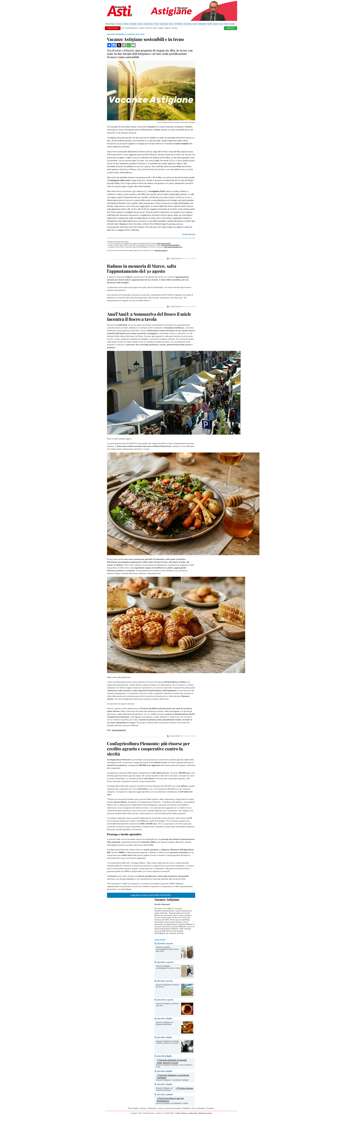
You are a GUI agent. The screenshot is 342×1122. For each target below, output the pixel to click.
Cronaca (119, 24)
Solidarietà (202, 24)
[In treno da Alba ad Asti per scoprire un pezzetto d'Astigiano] (151, 119)
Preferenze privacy (205, 1113)
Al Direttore (178, 24)
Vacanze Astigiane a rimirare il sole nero (167, 1005)
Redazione (152, 1108)
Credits (177, 1113)
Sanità (209, 24)
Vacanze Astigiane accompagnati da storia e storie (168, 967)
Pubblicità (186, 1108)
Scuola (215, 24)
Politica (126, 24)
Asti (122, 28)
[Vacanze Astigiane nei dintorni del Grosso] (187, 995)
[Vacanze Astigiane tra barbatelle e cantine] (175, 1101)
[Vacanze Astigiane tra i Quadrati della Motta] (187, 1033)
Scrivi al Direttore (198, 1108)
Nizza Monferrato (131, 28)
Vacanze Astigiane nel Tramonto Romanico (164, 1089)
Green (171, 24)
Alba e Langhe (158, 28)
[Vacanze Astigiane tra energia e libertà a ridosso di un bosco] (187, 1051)
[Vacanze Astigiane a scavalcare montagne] (175, 1078)
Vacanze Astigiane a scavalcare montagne (172, 1080)
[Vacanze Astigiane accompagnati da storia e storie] (187, 976)
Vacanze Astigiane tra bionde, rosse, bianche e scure (174, 1066)
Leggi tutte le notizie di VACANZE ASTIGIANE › (151, 895)
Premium (210, 1108)
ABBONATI (230, 28)
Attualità (133, 24)
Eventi (156, 24)
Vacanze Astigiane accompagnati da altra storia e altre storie (167, 949)
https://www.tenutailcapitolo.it (170, 245)
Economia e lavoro (190, 24)
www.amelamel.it (119, 730)
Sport (221, 24)
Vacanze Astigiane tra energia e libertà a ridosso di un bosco (167, 1042)
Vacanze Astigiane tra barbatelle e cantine (172, 1103)
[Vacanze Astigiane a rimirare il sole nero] (187, 1014)
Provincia (148, 28)
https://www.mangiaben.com (173, 247)
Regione (168, 28)
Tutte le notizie (229, 24)
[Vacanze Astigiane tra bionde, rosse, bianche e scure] (175, 1063)
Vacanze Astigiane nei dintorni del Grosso (167, 986)
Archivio (143, 1108)
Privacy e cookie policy (190, 1113)
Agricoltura (164, 24)
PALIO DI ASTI (113, 28)
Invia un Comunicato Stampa (169, 1108)
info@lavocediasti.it (161, 250)
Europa (174, 28)
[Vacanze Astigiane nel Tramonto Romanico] (184, 1088)
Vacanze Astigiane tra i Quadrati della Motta (165, 1023)
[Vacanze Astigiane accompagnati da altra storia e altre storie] (187, 957)
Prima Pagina (110, 24)
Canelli (141, 28)
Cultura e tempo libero (145, 24)
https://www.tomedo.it (164, 243)
